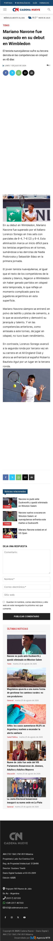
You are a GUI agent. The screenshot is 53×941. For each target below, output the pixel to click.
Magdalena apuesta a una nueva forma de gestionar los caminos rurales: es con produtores (26, 693)
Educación (11, 774)
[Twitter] (12, 73)
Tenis (6, 25)
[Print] (31, 73)
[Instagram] (11, 917)
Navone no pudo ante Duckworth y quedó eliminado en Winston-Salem (33, 502)
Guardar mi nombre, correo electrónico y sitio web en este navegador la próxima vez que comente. (25, 605)
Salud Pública (12, 737)
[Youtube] (24, 917)
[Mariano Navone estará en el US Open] (10, 533)
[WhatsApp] (18, 73)
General (10, 700)
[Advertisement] (26, 107)
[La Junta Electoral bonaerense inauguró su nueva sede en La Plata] (26, 787)
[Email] (25, 73)
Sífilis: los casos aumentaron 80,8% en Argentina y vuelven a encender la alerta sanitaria (26, 729)
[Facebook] (5, 73)
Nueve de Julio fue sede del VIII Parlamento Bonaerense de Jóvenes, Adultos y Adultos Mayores (25, 766)
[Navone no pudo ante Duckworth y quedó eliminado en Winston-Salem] (10, 502)
